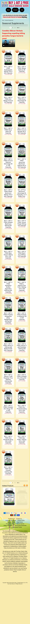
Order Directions (10, 524)
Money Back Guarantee (20, 525)
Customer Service (19, 524)
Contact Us (19, 518)
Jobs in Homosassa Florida (15, 527)
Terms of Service (11, 522)
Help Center (20, 522)
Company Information (11, 520)
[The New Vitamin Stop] (15, 6)
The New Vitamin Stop (12, 582)
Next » (18, 27)
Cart (22, 10)
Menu (8, 10)
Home (3, 20)
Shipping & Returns (8, 525)
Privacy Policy (21, 520)
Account (15, 10)
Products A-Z (11, 518)
